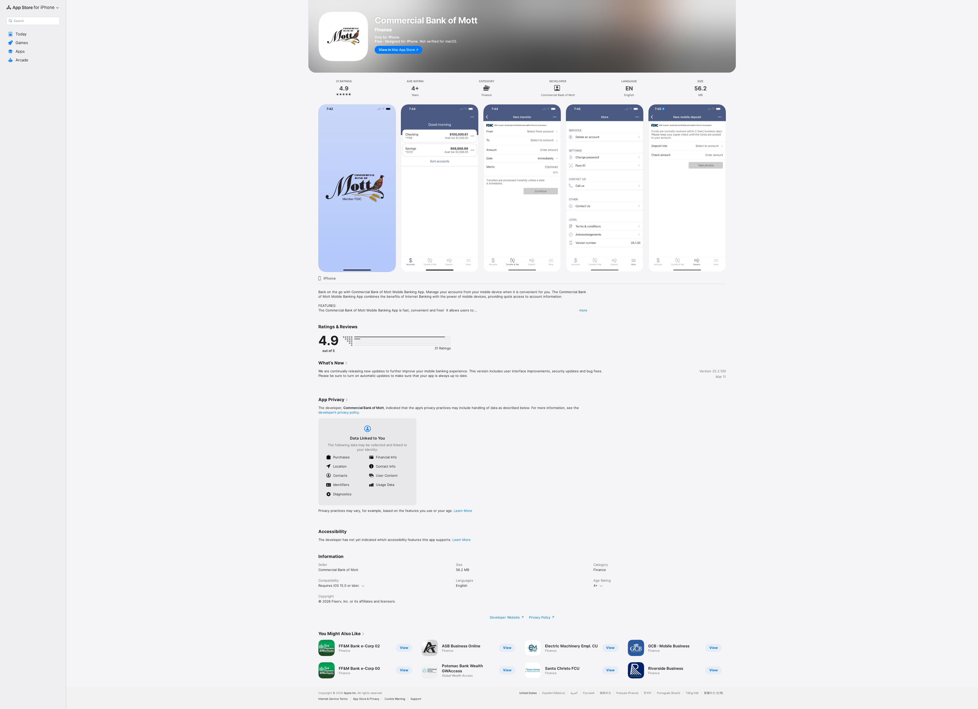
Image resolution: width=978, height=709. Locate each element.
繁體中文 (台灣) (713, 693)
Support (416, 699)
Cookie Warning (395, 699)
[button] (33, 34)
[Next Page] (731, 659)
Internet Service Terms (333, 699)
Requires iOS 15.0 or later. (339, 585)
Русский (588, 693)
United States (528, 693)
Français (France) (627, 693)
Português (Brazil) (668, 693)
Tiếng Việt (692, 693)
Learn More (463, 511)
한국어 (647, 693)
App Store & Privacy (366, 699)
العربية (574, 693)
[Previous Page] (313, 659)
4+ (595, 585)
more (583, 310)
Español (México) (553, 693)
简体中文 (605, 693)
